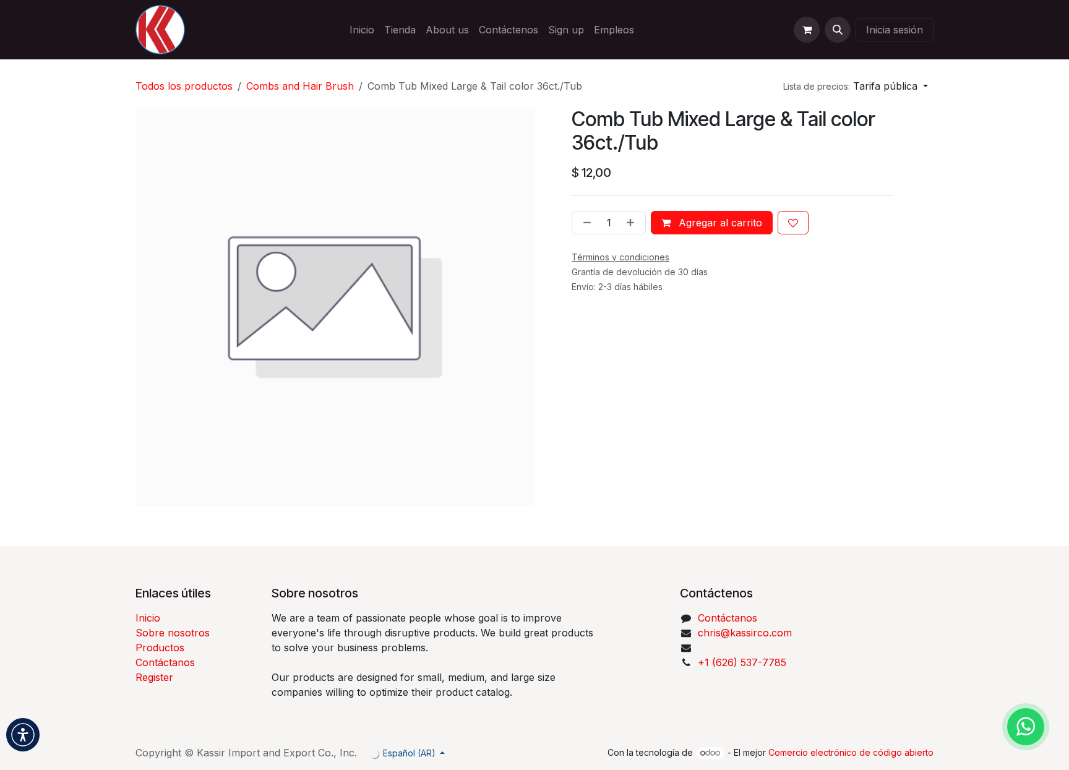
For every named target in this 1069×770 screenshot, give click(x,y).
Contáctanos (165, 662)
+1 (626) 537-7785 (742, 662)
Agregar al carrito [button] (719, 222)
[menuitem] (362, 29)
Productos (159, 647)
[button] (838, 30)
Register (154, 677)
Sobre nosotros (172, 633)
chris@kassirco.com (746, 633)
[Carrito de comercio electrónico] (807, 30)
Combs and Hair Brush (300, 86)
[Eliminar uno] (584, 223)
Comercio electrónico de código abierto (851, 752)
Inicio (147, 618)
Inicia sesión (894, 30)
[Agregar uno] (632, 223)
